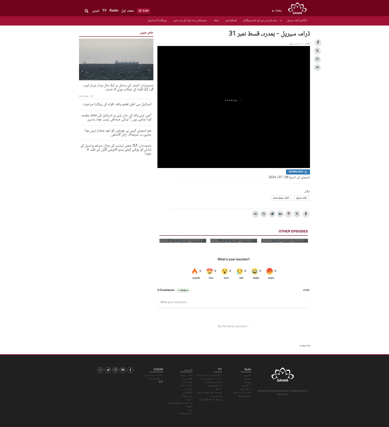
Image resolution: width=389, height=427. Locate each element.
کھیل (189, 406)
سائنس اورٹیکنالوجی (180, 402)
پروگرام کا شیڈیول (157, 20)
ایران (188, 388)
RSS (161, 381)
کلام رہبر (187, 378)
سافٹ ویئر (245, 388)
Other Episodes (293, 231)
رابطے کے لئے (155, 378)
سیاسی (247, 381)
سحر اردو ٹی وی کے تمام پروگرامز (260, 20)
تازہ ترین (186, 374)
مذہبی (247, 374)
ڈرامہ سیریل (301, 198)
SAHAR (299, 9)
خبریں (95, 11)
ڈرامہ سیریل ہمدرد (281, 198)
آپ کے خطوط (245, 395)
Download (296, 172)
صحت (190, 409)
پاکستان (187, 392)
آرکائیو (246, 385)
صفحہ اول (127, 11)
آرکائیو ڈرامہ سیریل (297, 20)
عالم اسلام (186, 385)
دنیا (189, 399)
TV (104, 11)
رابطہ (216, 20)
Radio (114, 11)
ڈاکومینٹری (185, 413)
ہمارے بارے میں (242, 392)
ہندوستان (186, 395)
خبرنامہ (187, 381)
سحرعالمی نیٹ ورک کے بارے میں (190, 20)
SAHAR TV (282, 375)
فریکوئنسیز (231, 20)
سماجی (247, 378)
